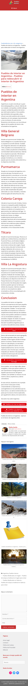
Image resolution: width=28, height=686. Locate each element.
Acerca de (4, 423)
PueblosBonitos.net (6, 43)
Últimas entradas (11, 423)
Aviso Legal (6, 640)
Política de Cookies (8, 645)
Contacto (5, 643)
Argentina (6, 573)
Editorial (5, 650)
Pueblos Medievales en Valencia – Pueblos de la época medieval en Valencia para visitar (13, 582)
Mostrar (8, 86)
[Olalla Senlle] (5, 432)
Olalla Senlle (13, 427)
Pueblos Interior (13, 573)
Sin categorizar (18, 43)
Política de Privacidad (9, 647)
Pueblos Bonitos (17, 429)
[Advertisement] (14, 25)
